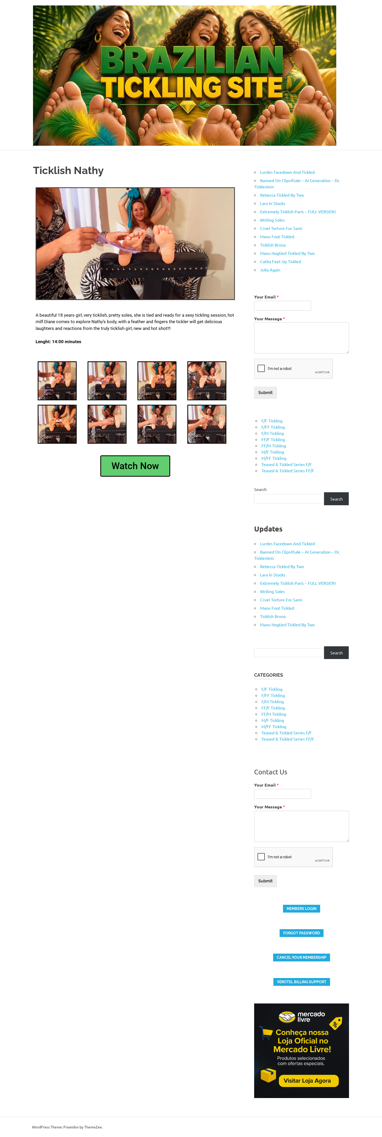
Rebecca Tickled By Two (282, 194)
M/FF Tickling (273, 458)
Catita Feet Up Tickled (280, 261)
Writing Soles (272, 219)
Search (260, 489)
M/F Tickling (272, 451)
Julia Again (270, 269)
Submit (265, 392)
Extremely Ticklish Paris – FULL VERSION (298, 211)
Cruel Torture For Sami (281, 228)
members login (302, 909)
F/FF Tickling (273, 426)
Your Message (269, 318)
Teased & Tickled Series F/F (286, 464)
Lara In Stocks (272, 203)
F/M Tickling (272, 433)
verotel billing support (301, 982)
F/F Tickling (271, 420)
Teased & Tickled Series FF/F (287, 470)
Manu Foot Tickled (277, 236)
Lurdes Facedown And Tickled (287, 172)
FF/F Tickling (273, 439)
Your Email (266, 297)
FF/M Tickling (273, 445)
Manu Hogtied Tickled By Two (287, 253)
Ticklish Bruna (273, 244)
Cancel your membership (301, 957)
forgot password (301, 933)
